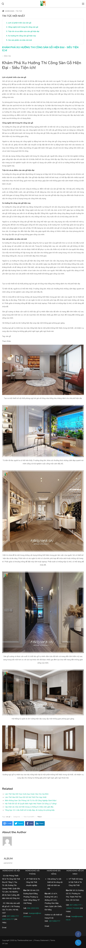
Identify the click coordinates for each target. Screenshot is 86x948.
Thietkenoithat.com (24, 940)
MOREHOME (9, 11)
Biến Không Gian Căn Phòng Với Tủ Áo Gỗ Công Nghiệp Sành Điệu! (30, 800)
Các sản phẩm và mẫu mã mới (20, 40)
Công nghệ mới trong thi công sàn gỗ (23, 27)
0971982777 (54, 921)
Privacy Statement (41, 940)
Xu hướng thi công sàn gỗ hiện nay (22, 36)
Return (40, 817)
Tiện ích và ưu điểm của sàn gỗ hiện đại (23, 31)
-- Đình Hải (6, 56)
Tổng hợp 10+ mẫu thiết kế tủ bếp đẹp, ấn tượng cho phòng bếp (30, 810)
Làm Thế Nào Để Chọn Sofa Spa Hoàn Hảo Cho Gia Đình (26, 794)
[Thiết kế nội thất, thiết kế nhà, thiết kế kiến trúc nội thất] (43, 3)
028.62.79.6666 (73, 908)
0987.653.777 (8, 919)
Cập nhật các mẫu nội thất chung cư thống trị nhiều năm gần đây (29, 807)
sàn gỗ (8, 817)
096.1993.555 (33, 908)
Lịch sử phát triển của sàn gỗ (19, 23)
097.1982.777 (13, 916)
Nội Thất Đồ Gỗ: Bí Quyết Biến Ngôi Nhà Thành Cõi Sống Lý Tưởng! (30, 803)
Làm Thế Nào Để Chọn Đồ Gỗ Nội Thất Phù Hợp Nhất (25, 797)
